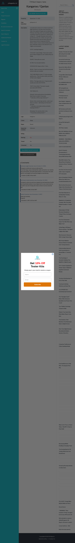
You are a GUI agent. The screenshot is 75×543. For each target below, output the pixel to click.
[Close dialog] (52, 254)
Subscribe (37, 284)
